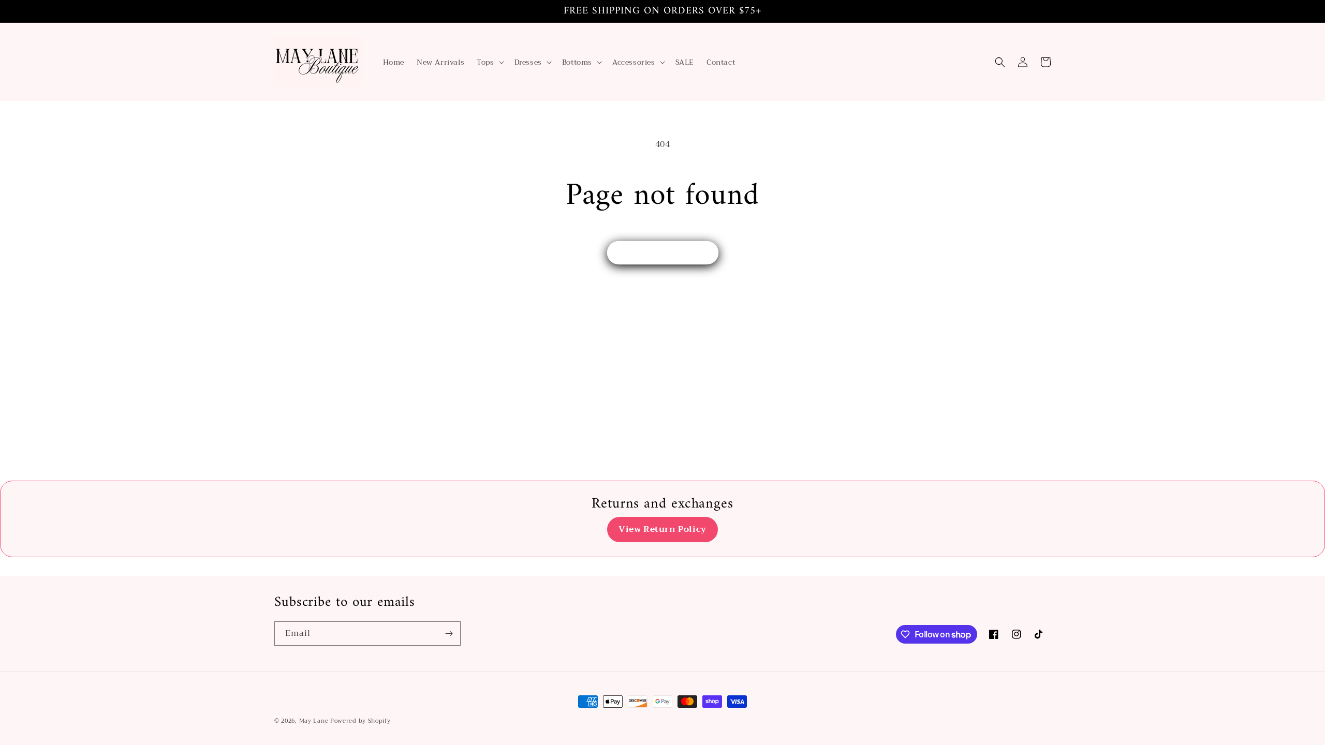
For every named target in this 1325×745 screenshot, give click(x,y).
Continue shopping (663, 253)
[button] (489, 62)
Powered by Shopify (360, 721)
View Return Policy (662, 529)
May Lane (314, 721)
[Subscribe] (448, 633)
